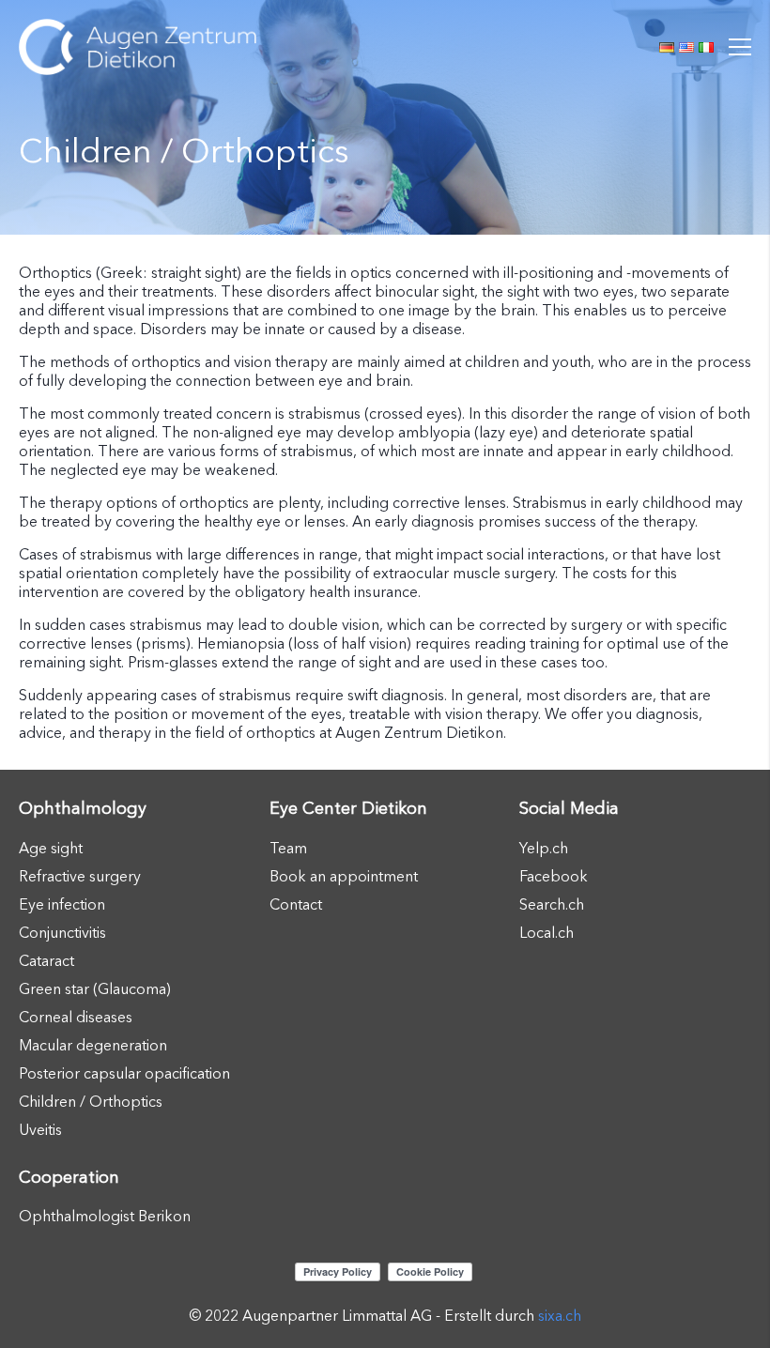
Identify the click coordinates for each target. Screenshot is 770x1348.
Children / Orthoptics (90, 1101)
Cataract (46, 960)
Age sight (51, 847)
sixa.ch (559, 1315)
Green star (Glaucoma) (95, 988)
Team (288, 847)
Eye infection (62, 904)
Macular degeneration (93, 1044)
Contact (296, 904)
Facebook (553, 875)
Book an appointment (344, 875)
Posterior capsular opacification (124, 1073)
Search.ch (551, 904)
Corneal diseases (75, 1016)
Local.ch (546, 932)
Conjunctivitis (62, 932)
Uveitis (40, 1129)
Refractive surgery (80, 875)
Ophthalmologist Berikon (105, 1215)
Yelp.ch (543, 847)
